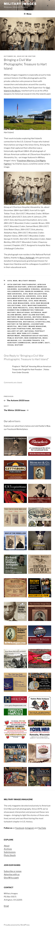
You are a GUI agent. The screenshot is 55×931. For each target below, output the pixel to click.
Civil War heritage (17, 301)
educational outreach (29, 312)
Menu (28, 14)
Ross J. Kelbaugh (27, 258)
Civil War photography (34, 305)
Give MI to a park (11, 878)
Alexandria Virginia (29, 289)
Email (6, 906)
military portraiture (19, 329)
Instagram (29, 828)
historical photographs (20, 319)
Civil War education (36, 298)
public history (15, 338)
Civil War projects (17, 308)
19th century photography (21, 284)
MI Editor (30, 56)
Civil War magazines (18, 303)
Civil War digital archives (21, 296)
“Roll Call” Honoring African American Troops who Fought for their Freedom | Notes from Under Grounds (31, 369)
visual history (15, 345)
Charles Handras (34, 291)
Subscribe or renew (12, 871)
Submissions (10, 852)
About (6, 846)
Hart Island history (34, 315)
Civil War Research (39, 308)
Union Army (38, 343)
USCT (47, 343)
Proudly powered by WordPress (17, 925)
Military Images (20, 4)
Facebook (19, 828)
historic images (41, 317)
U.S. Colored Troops (29, 340)
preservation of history (34, 336)
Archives (8, 849)
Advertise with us (12, 874)
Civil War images (38, 301)
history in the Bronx (18, 324)
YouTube (42, 828)
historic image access (19, 317)
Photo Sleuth (10, 855)
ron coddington (32, 338)
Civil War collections (35, 294)
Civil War (12, 281)
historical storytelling (36, 322)
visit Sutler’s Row (42, 426)
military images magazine (32, 326)
